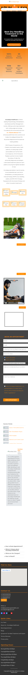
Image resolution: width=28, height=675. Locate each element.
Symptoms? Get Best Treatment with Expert (13, 633)
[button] (21, 244)
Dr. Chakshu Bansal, (12, 132)
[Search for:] (9, 9)
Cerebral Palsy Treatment (15, 443)
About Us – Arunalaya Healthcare (10, 625)
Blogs (2, 630)
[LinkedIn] (6, 613)
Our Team (3, 622)
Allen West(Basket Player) (15, 431)
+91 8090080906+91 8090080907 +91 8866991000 (6, 596)
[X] (9, 613)
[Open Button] (14, 5)
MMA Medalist (13, 435)
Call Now (3, 600)
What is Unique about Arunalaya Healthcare (12, 550)
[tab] (14, 428)
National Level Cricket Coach (16, 439)
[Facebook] (2, 613)
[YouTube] (11, 613)
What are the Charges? (13, 553)
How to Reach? (10, 556)
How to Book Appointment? (14, 546)
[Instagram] (4, 613)
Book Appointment (6, 628)
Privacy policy (4, 639)
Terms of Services (5, 636)
